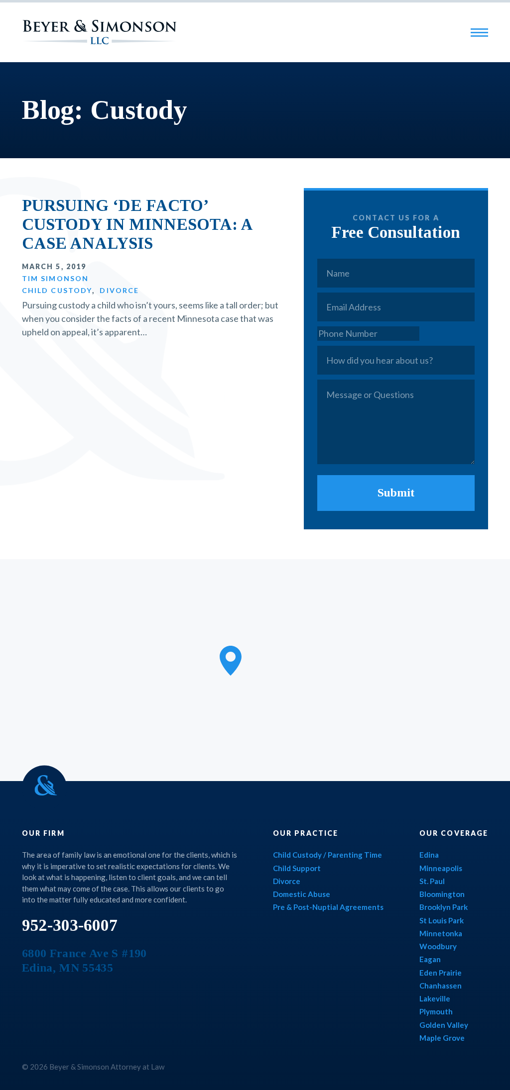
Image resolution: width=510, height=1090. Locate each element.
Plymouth (436, 1011)
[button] (231, 661)
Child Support (297, 868)
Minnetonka (440, 933)
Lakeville (434, 998)
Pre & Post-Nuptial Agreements (328, 906)
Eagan (430, 959)
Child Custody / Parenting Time (327, 854)
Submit (396, 492)
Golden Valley (443, 1024)
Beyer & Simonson (99, 32)
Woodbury (438, 946)
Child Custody (57, 290)
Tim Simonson (55, 278)
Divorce (119, 290)
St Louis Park (441, 920)
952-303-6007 (70, 925)
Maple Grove (442, 1037)
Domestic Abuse (301, 894)
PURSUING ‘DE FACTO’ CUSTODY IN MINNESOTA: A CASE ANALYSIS (137, 224)
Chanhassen (440, 985)
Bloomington (442, 894)
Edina (429, 854)
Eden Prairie (440, 972)
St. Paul (432, 881)
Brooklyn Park (443, 906)
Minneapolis (440, 868)
